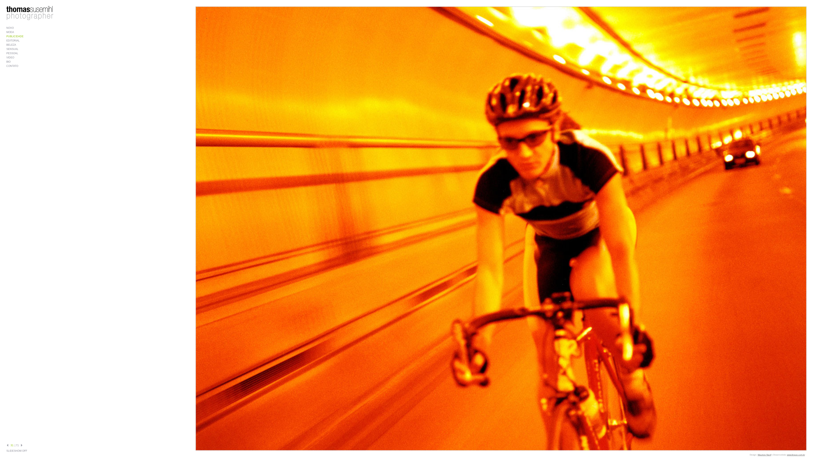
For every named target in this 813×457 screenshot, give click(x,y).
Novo (10, 27)
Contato (12, 66)
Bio (8, 61)
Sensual (12, 49)
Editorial (13, 40)
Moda (10, 32)
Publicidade (15, 36)
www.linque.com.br (796, 455)
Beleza (11, 44)
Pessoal (12, 53)
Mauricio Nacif (764, 455)
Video (10, 57)
